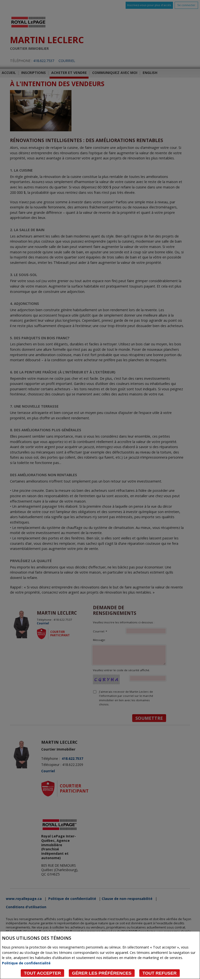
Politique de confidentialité (26, 963)
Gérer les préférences (101, 973)
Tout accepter (42, 973)
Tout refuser (159, 973)
